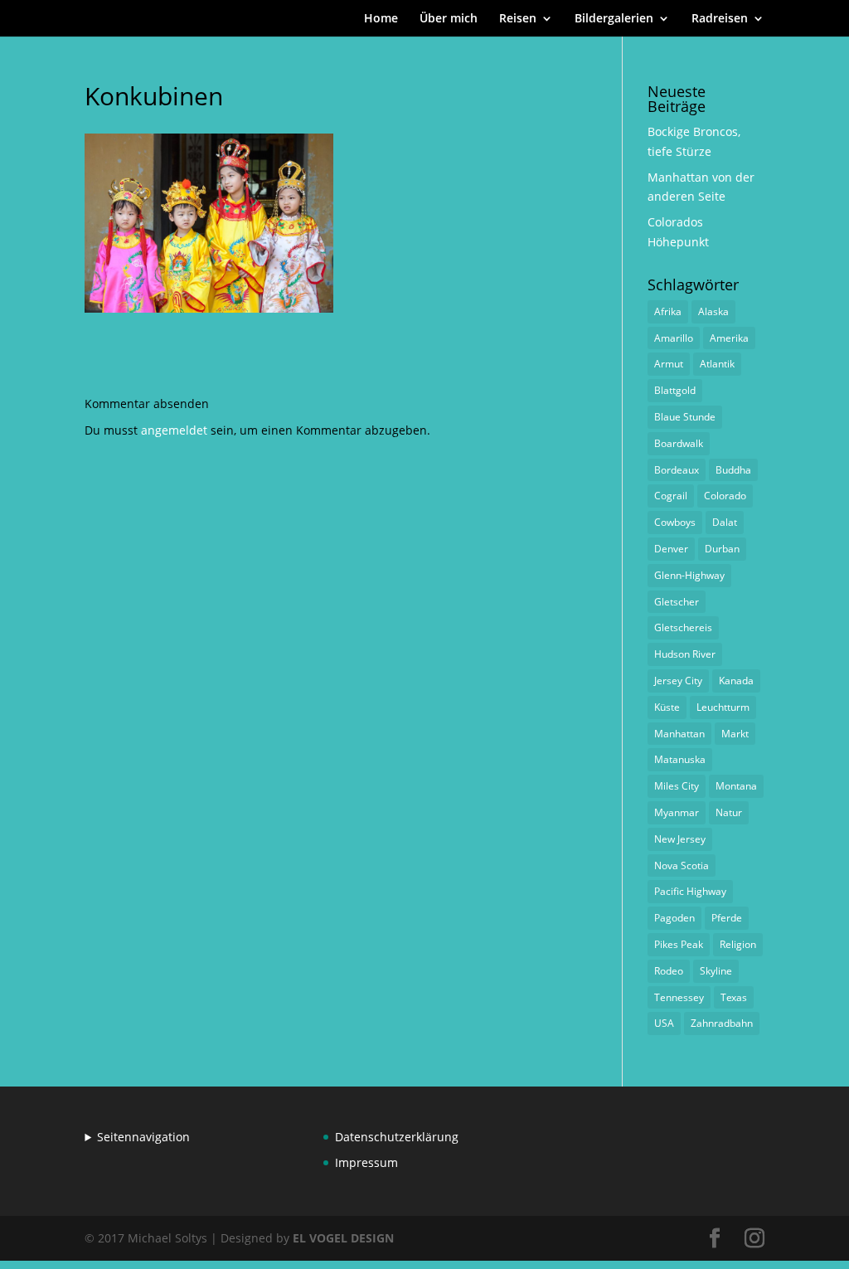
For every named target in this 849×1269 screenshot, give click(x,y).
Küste (667, 707)
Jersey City (678, 680)
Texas (733, 997)
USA (664, 1023)
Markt (735, 734)
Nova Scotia (681, 865)
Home (381, 19)
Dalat (724, 522)
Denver (671, 549)
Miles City (676, 786)
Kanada (736, 680)
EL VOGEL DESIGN (343, 1238)
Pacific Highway (690, 891)
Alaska (713, 311)
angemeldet (174, 430)
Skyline (716, 971)
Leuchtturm (723, 707)
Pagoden (674, 918)
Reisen (517, 19)
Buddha (733, 470)
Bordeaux (676, 470)
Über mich (449, 19)
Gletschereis (683, 627)
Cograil (670, 496)
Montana (736, 786)
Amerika (729, 338)
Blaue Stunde (685, 417)
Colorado (725, 496)
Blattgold (675, 390)
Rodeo (668, 971)
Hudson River (685, 654)
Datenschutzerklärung (396, 1137)
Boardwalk (678, 443)
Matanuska (680, 759)
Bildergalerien (614, 19)
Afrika (668, 311)
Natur (729, 812)
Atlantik (717, 364)
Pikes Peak (678, 944)
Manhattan (679, 734)
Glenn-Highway (689, 575)
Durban (722, 549)
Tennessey (679, 997)
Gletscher (676, 602)
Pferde (726, 918)
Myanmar (676, 812)
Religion (738, 944)
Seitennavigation (143, 1137)
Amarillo (673, 338)
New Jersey (680, 839)
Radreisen (719, 19)
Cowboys (675, 522)
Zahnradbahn (722, 1023)
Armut (668, 364)
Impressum (366, 1162)
